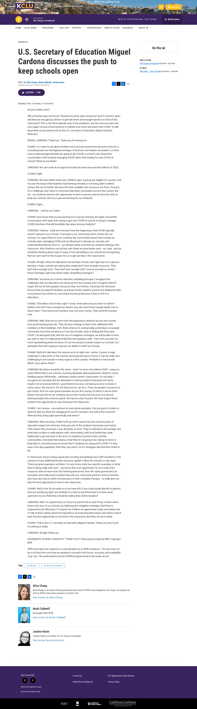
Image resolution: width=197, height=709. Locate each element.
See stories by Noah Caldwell (49, 617)
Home (18, 28)
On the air (159, 48)
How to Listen (112, 28)
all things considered (53, 566)
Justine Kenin (58, 82)
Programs (48, 28)
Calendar (127, 28)
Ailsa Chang (32, 82)
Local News (30, 28)
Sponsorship (94, 28)
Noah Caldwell (44, 82)
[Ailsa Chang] (24, 592)
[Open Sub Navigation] (39, 28)
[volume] (27, 19)
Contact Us (77, 676)
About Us (143, 28)
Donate (175, 7)
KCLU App (64, 28)
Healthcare (23, 42)
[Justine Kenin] (24, 638)
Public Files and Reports (83, 682)
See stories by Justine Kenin (48, 640)
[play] (19, 19)
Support (76, 28)
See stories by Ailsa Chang (48, 597)
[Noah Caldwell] (24, 615)
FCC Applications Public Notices (121, 676)
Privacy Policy (114, 682)
